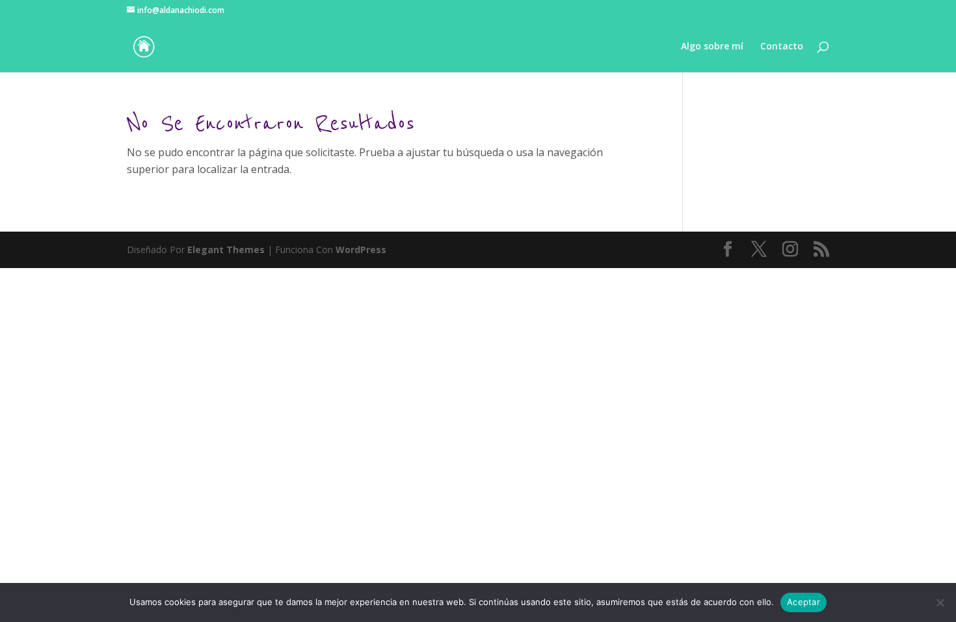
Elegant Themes (226, 249)
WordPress (361, 249)
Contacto (781, 47)
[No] (939, 602)
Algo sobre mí (712, 47)
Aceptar (803, 602)
